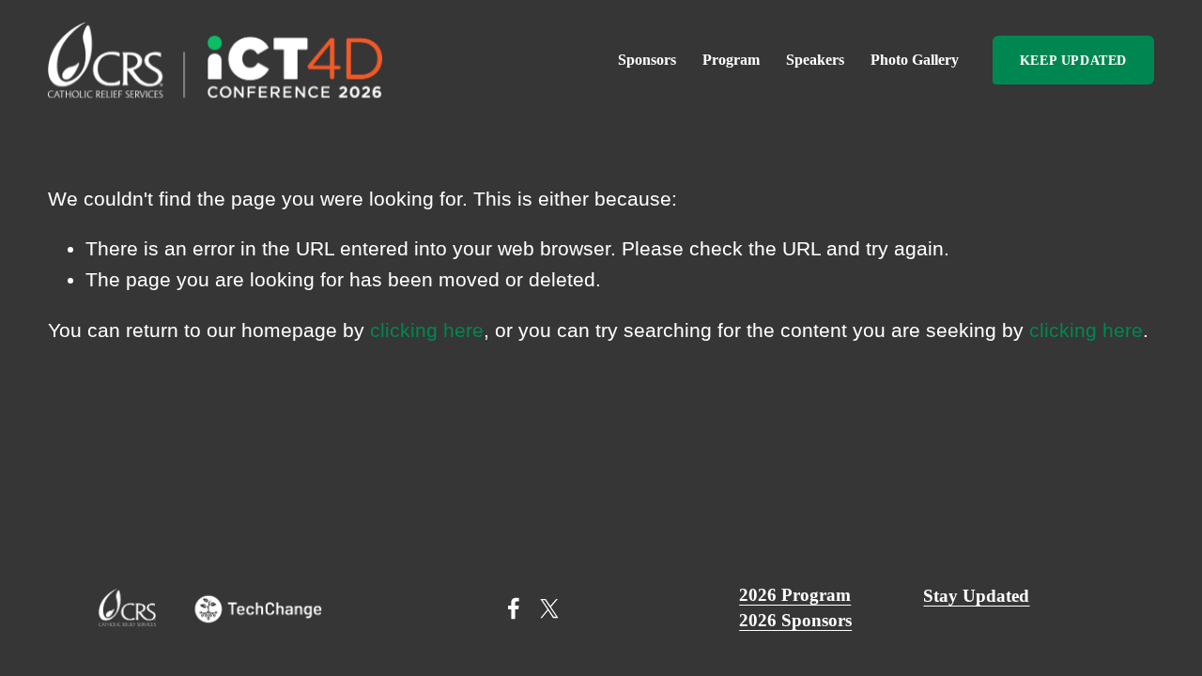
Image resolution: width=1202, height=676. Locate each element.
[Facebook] (513, 608)
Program (731, 60)
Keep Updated (1073, 60)
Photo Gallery (915, 60)
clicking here (427, 330)
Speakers (815, 60)
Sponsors (647, 60)
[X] (549, 608)
